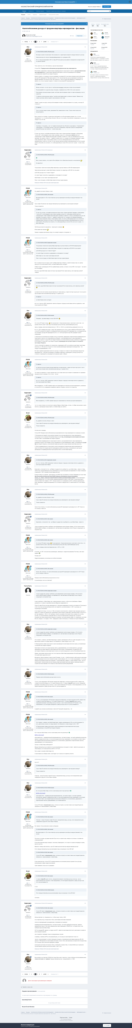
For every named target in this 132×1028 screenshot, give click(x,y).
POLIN (28, 188)
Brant (28, 413)
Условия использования (34, 1026)
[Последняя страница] (48, 42)
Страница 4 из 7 (54, 41)
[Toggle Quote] (36, 51)
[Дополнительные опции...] (85, 47)
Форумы (23, 14)
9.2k (29, 200)
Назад (26, 41)
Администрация (42, 14)
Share (72, 35)
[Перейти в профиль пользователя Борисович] (28, 155)
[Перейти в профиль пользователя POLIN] (28, 193)
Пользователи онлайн (54, 14)
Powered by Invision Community (66, 1020)
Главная (24, 11)
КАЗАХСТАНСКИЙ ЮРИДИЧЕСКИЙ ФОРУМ (37, 6)
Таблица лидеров (40, 11)
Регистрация (107, 6)
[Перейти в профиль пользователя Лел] (28, 52)
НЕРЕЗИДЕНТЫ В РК (37, 36)
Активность (31, 11)
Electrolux (107, 36)
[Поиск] (109, 11)
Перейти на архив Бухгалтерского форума (56, 11)
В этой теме (103, 11)
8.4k (29, 58)
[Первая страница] (23, 42)
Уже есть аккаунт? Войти (94, 6)
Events (29, 14)
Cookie (70, 1017)
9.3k (29, 424)
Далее (44, 41)
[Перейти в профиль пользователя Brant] (28, 418)
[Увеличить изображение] (36, 157)
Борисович (27, 150)
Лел (28, 47)
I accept (107, 1025)
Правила (35, 14)
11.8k (29, 161)
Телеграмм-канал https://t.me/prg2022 (65, 2)
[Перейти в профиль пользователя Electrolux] (103, 37)
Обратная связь (64, 1017)
